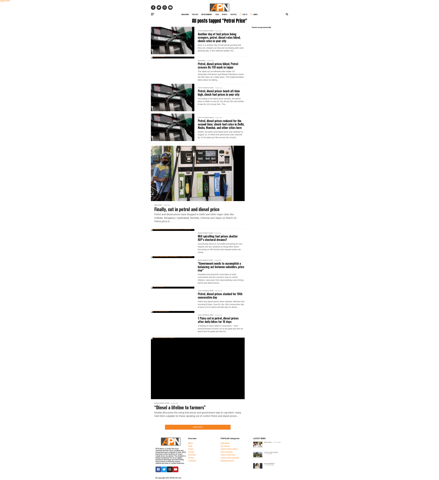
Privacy (191, 458)
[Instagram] (170, 469)
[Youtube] (175, 469)
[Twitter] (164, 469)
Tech (217, 14)
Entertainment (206, 14)
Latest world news (228, 455)
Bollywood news (227, 461)
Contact (191, 452)
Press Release (227, 452)
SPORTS (224, 14)
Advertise (192, 455)
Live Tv (245, 14)
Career (190, 449)
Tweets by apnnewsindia (261, 27)
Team (190, 446)
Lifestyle (233, 14)
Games (255, 14)
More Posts (198, 427)
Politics (195, 14)
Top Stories (225, 446)
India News (185, 14)
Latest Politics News (229, 449)
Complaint (192, 461)
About (190, 443)
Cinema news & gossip (230, 458)
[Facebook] (158, 469)
